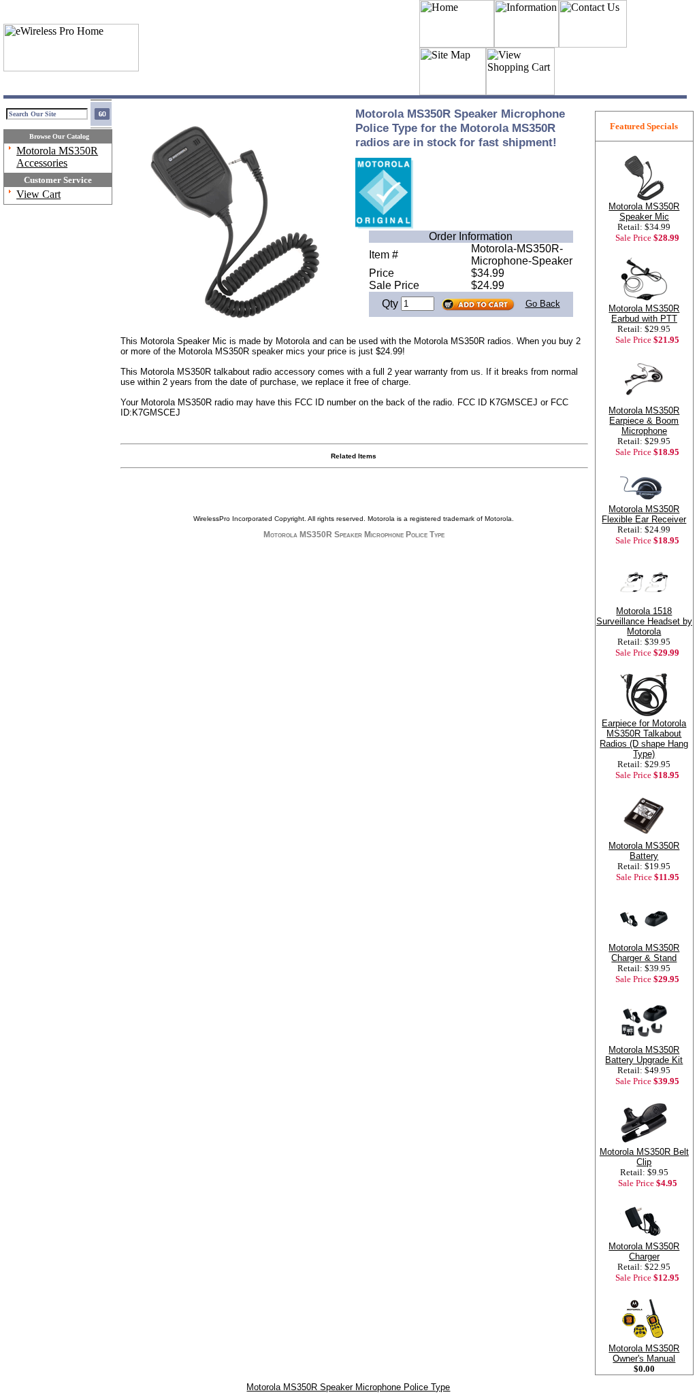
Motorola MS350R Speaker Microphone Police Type (348, 1387)
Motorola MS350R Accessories (57, 157)
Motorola (381, 518)
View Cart (38, 194)
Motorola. (499, 518)
